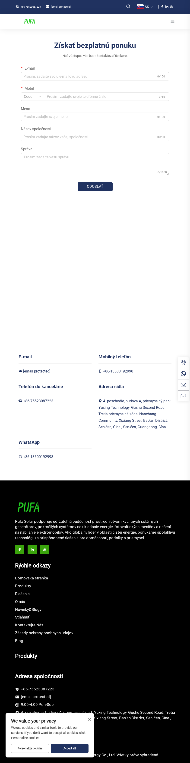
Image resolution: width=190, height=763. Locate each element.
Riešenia (22, 593)
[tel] (183, 362)
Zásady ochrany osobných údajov (44, 633)
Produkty (23, 586)
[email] (183, 384)
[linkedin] (167, 6)
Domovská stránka (31, 578)
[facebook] (162, 6)
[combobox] (32, 96)
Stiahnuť (22, 617)
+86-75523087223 (30, 6)
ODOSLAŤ (95, 186)
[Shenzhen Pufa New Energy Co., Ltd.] (29, 21)
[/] (28, 507)
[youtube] (171, 6)
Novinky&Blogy (28, 609)
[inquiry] (183, 395)
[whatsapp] (183, 373)
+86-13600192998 (118, 371)
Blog (19, 640)
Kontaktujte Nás (29, 625)
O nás (20, 601)
